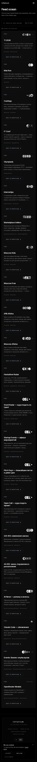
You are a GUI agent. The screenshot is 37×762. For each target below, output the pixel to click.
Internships (9, 192)
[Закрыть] (33, 744)
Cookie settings (18, 734)
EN (20, 739)
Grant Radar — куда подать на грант (17, 406)
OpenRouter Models (12, 687)
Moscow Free (10, 283)
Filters (30, 23)
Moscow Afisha (11, 344)
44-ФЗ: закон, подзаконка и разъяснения (16, 565)
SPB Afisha (8, 314)
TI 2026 (7, 40)
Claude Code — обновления (16, 627)
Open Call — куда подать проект (15, 504)
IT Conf (7, 131)
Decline (20, 753)
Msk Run (7, 70)
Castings (8, 101)
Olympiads (8, 162)
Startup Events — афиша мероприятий (15, 438)
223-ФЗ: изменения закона (16, 536)
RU (16, 739)
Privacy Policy (13, 729)
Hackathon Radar (11, 374)
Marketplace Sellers (12, 222)
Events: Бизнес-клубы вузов (16, 657)
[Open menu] (33, 3)
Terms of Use (24, 729)
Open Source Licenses (18, 731)
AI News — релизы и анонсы (16, 597)
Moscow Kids (10, 253)
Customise (9, 757)
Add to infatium (12, 57)
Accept (8, 753)
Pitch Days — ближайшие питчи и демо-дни (18, 471)
